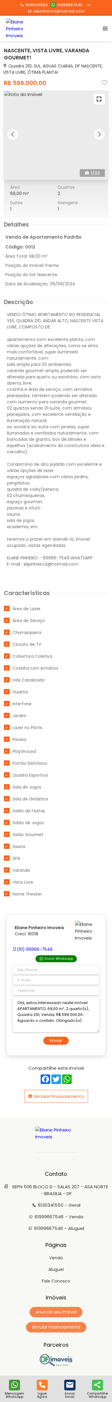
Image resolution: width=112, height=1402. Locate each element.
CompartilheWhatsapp (97, 1394)
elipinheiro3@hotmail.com (59, 11)
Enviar (56, 1041)
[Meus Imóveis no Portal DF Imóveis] (56, 1365)
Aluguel (56, 1269)
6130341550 (36, 5)
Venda (56, 1258)
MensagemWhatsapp (14, 1394)
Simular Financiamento (58, 1096)
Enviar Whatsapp (59, 958)
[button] (13, 134)
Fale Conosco (56, 1281)
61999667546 (69, 5)
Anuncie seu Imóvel (56, 1312)
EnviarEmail (70, 1394)
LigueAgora (42, 1394)
